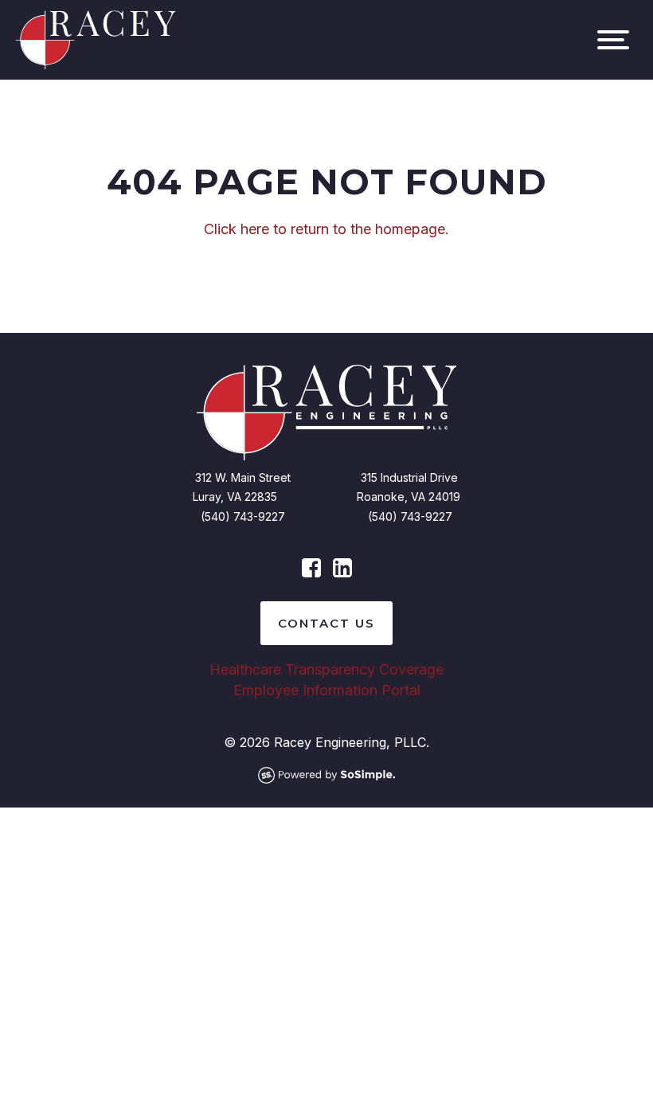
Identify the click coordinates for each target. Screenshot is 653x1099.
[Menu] (613, 39)
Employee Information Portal (326, 690)
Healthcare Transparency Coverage (326, 669)
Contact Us (326, 623)
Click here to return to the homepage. (326, 229)
